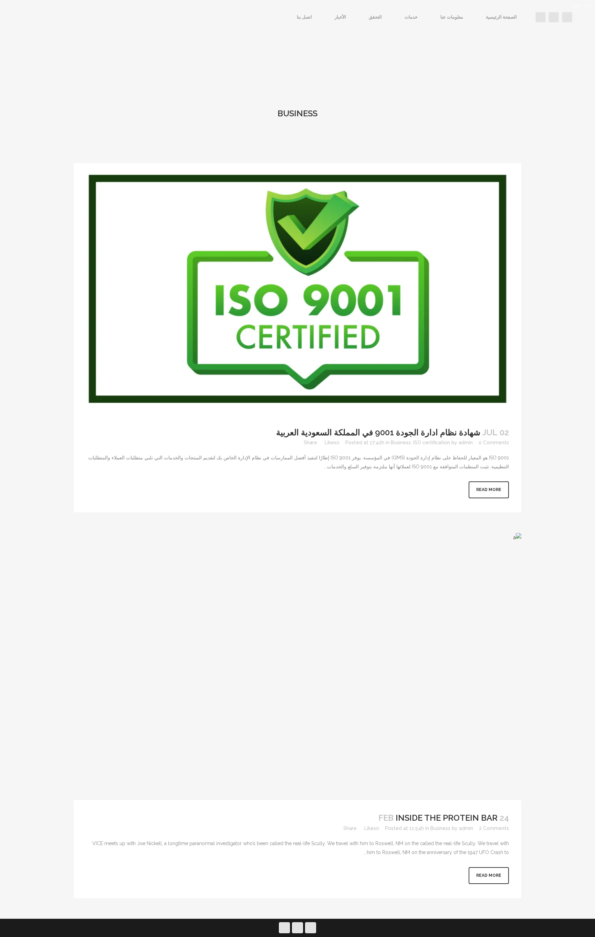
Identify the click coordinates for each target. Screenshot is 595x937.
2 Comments (494, 828)
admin (466, 442)
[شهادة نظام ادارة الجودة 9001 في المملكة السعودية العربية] (297, 289)
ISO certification (431, 442)
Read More (488, 489)
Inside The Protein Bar (447, 818)
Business (401, 442)
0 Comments (494, 442)
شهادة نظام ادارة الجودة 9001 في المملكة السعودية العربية (378, 432)
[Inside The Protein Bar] (297, 666)
